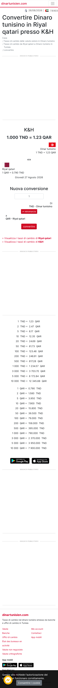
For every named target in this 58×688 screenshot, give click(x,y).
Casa (4, 38)
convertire (9, 50)
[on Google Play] (20, 460)
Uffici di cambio (9, 637)
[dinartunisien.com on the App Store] (25, 665)
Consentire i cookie (29, 682)
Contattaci (36, 633)
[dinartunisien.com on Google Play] (9, 665)
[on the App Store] (40, 460)
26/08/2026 (34, 10)
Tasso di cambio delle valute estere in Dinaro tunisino (29, 41)
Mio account (37, 629)
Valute (5, 629)
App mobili (36, 637)
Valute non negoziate (12, 649)
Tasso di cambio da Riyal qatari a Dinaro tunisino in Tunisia (28, 45)
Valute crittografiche (12, 653)
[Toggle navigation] (52, 4)
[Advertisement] (29, 88)
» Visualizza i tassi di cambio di (26, 238)
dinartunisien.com (14, 3)
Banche (6, 633)
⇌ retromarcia (29, 211)
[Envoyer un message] (8, 679)
